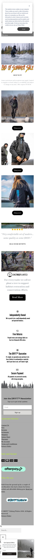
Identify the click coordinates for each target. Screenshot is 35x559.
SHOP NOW (17, 75)
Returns (4, 430)
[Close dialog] (33, 541)
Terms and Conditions (9, 444)
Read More (17, 297)
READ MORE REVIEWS (17, 244)
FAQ (2, 427)
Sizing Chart (5, 437)
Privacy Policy (6, 446)
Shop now (17, 128)
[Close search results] (3, 537)
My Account (5, 441)
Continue (9, 553)
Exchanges (5, 432)
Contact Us (5, 425)
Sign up (17, 412)
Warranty (4, 439)
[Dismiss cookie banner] (29, 6)
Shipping (4, 434)
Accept (23, 29)
